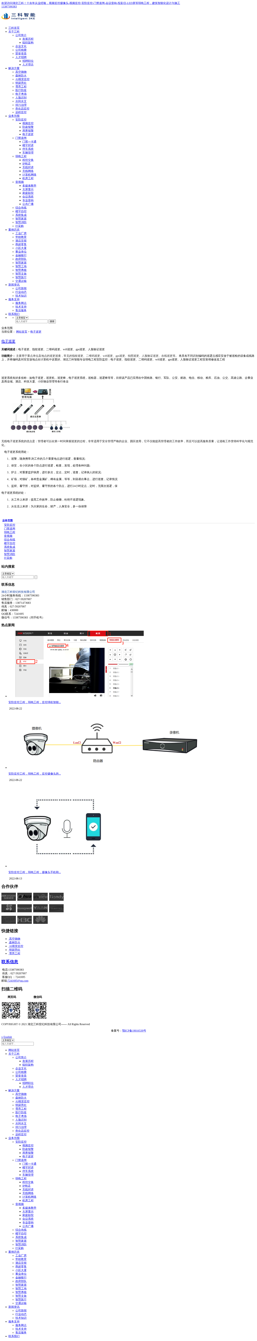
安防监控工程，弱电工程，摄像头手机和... (34, 872)
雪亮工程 (21, 86)
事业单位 (21, 251)
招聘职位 (28, 60)
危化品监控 (22, 108)
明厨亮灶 (21, 82)
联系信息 (9, 961)
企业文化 (21, 46)
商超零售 (21, 244)
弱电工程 (21, 156)
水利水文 (21, 101)
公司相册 (21, 49)
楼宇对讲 (28, 145)
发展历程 (28, 38)
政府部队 (21, 259)
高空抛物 (21, 71)
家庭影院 (28, 192)
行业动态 (21, 292)
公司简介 (21, 35)
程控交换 (28, 159)
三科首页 (14, 27)
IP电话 (26, 163)
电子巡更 (28, 134)
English (7, 1036)
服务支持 (14, 299)
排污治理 (21, 104)
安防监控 (21, 119)
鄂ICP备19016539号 (134, 1030)
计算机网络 (29, 174)
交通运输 (21, 281)
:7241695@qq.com (17, 980)
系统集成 (21, 214)
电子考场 (21, 93)
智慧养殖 (21, 270)
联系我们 (14, 314)
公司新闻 (21, 288)
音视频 (19, 181)
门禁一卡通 (29, 141)
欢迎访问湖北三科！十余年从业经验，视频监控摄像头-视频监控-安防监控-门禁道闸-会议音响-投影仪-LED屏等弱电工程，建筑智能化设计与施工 (90, 3)
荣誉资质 (21, 53)
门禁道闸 (21, 137)
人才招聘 (21, 57)
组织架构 (28, 42)
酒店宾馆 (21, 240)
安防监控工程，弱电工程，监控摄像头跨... (34, 773)
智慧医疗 (21, 277)
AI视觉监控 (22, 79)
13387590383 (9, 6)
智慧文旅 (21, 273)
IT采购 (19, 225)
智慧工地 (21, 266)
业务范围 (14, 115)
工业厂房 (21, 233)
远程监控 (21, 112)
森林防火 (21, 75)
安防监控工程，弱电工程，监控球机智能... (34, 702)
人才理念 (28, 64)
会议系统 (28, 196)
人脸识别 (21, 97)
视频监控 (28, 123)
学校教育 (21, 236)
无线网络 (28, 170)
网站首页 (21, 331)
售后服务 (21, 310)
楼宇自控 (21, 211)
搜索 (52, 321)
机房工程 (28, 178)
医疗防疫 (21, 90)
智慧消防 (21, 222)
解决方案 (14, 68)
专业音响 (28, 200)
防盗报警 (28, 126)
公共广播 (28, 203)
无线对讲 (28, 167)
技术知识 (21, 295)
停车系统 (28, 148)
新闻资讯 (14, 284)
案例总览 (14, 229)
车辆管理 (28, 152)
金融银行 (21, 255)
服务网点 (21, 303)
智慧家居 (21, 218)
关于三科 (14, 31)
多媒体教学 (29, 185)
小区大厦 (21, 248)
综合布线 (21, 207)
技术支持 (21, 306)
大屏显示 (28, 189)
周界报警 (28, 130)
